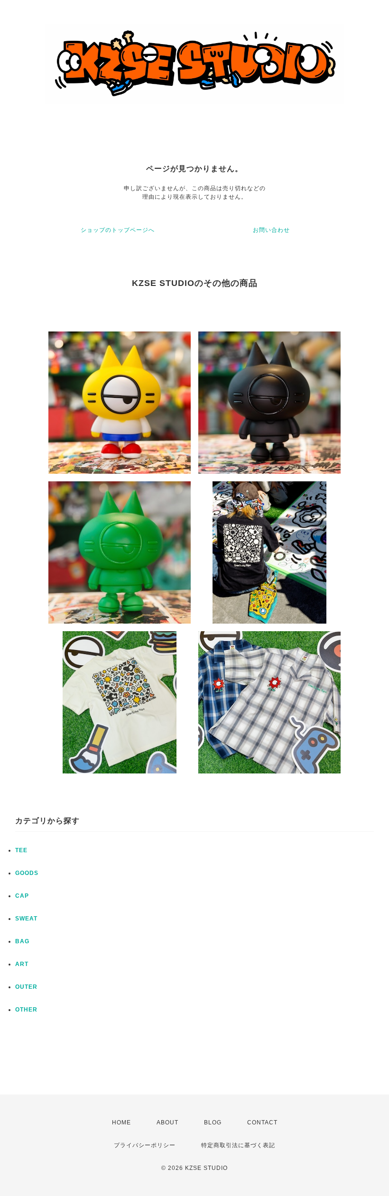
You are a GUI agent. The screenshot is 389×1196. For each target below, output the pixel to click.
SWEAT (26, 918)
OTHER (26, 1009)
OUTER (26, 987)
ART (21, 964)
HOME (121, 1122)
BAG (22, 941)
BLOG (213, 1122)
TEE (21, 850)
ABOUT (167, 1122)
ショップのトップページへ (118, 230)
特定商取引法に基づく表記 (238, 1145)
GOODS (26, 873)
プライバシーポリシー (145, 1145)
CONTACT (262, 1122)
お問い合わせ (271, 230)
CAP (22, 895)
